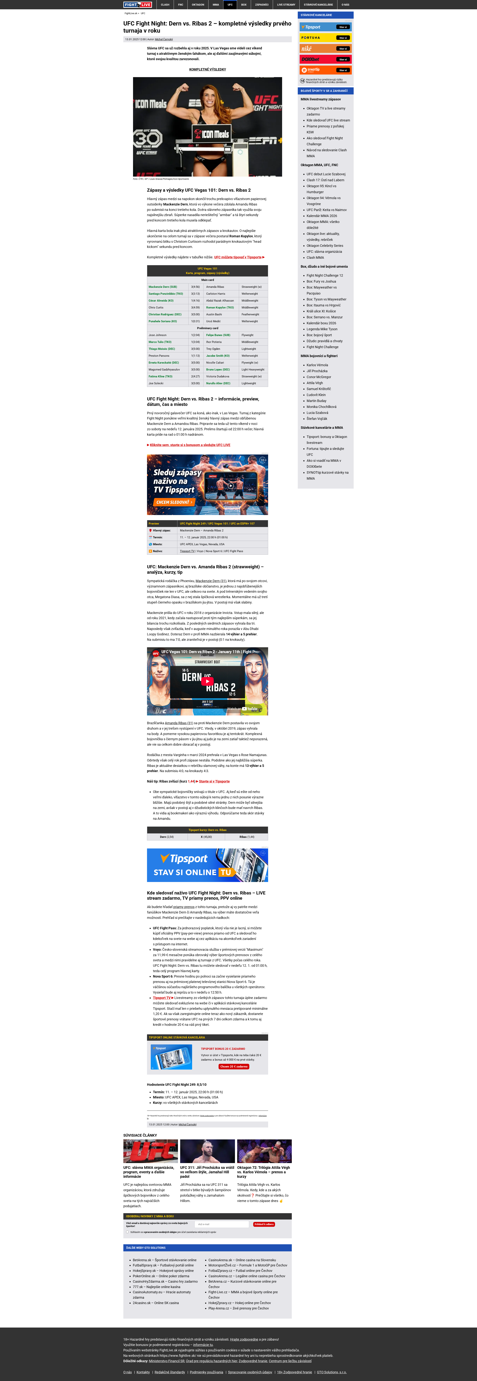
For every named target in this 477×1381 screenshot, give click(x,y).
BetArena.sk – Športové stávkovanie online (165, 1260)
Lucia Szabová (317, 413)
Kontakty (143, 1372)
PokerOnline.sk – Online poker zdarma (161, 1276)
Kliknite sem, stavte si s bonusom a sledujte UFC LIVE (190, 445)
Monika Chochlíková (322, 407)
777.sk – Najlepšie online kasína (156, 1287)
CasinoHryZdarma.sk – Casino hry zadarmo (165, 1281)
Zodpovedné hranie (253, 1361)
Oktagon (198, 4)
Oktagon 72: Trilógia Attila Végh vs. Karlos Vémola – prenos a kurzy (263, 1172)
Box (244, 4)
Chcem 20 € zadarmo (233, 1066)
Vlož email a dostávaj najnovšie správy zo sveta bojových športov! (157, 1225)
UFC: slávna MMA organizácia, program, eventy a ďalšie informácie (148, 1172)
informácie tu (203, 1345)
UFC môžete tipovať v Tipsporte (238, 257)
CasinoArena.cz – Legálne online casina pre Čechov (247, 1276)
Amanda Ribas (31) (179, 723)
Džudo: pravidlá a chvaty (325, 341)
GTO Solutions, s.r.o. (332, 1372)
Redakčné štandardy (170, 1372)
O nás (345, 4)
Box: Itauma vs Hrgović (324, 305)
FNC (180, 4)
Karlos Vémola (317, 365)
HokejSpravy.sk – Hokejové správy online (163, 1271)
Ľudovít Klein (316, 395)
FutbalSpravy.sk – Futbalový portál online (163, 1265)
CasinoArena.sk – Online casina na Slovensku (242, 1260)
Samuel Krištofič (319, 389)
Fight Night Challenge (323, 347)
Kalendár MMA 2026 (322, 216)
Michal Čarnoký (164, 39)
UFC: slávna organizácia (324, 252)
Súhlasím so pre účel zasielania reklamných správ (173, 1232)
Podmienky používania (206, 1372)
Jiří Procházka (317, 371)
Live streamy (286, 4)
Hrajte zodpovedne (207, 1116)
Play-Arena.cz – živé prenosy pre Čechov (239, 1308)
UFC (230, 4)
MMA (216, 4)
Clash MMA (315, 257)
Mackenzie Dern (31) (211, 581)
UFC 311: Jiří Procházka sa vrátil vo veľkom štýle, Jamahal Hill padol (207, 1172)
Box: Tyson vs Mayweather (326, 299)
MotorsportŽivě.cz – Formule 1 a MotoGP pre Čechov (248, 1265)
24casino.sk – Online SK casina (156, 1303)
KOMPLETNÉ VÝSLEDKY (207, 69)
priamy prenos (184, 907)
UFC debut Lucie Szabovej (326, 174)
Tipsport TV (187, 551)
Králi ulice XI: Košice (321, 311)
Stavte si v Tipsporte (214, 781)
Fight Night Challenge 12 (325, 275)
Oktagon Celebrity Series (325, 246)
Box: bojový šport (319, 335)
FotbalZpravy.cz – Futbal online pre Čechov (240, 1271)
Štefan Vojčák (317, 419)
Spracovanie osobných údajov (250, 1372)
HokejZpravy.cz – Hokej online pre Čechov (240, 1303)
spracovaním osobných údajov (160, 1232)
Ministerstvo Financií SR (166, 1361)
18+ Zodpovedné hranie (294, 1372)
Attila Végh (315, 383)
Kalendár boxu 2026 (321, 323)
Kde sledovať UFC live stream (328, 120)
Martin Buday (316, 401)
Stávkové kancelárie (318, 4)
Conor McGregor (319, 377)
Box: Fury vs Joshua (321, 281)
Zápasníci (261, 4)
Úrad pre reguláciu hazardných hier (211, 1361)
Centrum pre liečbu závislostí (290, 1361)
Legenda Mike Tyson (322, 329)
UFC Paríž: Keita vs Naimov (327, 210)
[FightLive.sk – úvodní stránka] (137, 4)
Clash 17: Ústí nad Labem (325, 180)
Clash (165, 4)
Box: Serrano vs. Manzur (325, 317)
